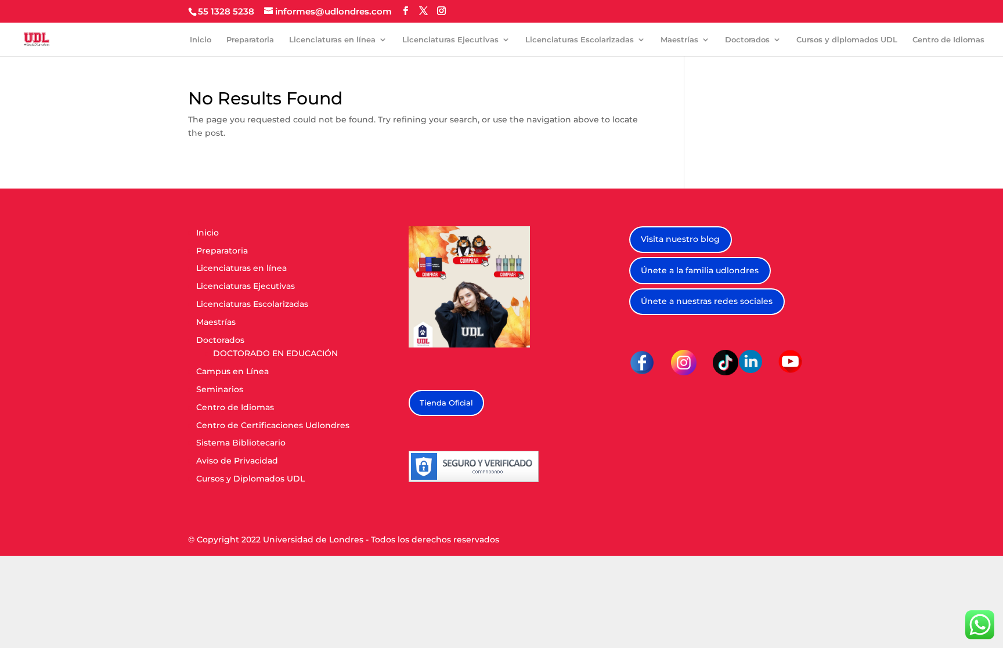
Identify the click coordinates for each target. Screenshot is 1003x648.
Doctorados (747, 39)
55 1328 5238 (226, 11)
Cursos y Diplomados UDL (250, 478)
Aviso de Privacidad (237, 460)
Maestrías (679, 39)
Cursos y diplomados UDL (846, 39)
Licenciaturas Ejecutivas (450, 39)
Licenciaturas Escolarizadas (579, 39)
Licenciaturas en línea (332, 39)
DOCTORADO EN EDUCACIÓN (275, 353)
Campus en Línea (232, 371)
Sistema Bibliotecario (241, 442)
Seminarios (219, 389)
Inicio (200, 39)
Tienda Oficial (446, 402)
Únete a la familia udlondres (700, 270)
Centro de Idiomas (948, 39)
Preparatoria (250, 39)
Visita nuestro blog (680, 239)
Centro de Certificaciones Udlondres (272, 425)
